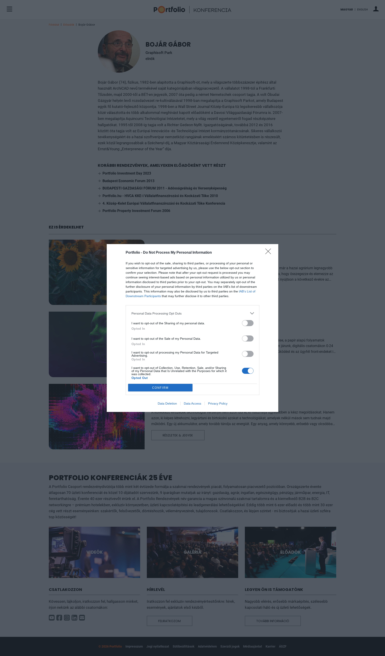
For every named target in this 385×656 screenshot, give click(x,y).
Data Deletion (167, 403)
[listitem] (192, 313)
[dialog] (192, 328)
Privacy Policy (217, 403)
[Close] (269, 253)
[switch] (248, 323)
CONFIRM (160, 387)
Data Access (192, 403)
